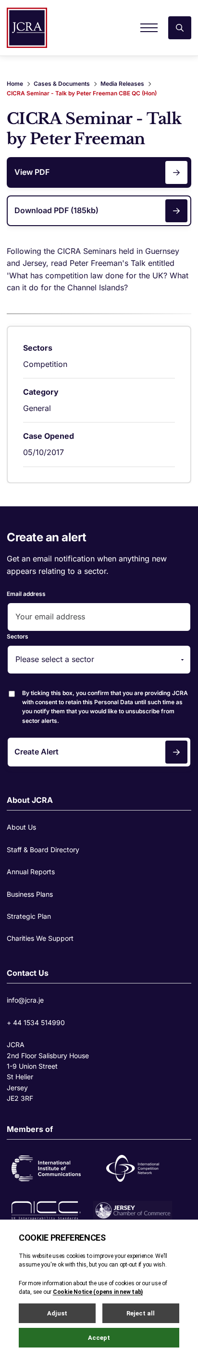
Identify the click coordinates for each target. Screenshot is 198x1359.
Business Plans (30, 894)
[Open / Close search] (179, 27)
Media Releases (122, 83)
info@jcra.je (25, 1000)
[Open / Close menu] (149, 28)
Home (15, 83)
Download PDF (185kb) (56, 210)
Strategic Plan (29, 916)
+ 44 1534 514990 (36, 1022)
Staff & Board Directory (43, 849)
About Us (21, 827)
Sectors (17, 636)
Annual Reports (31, 872)
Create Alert (36, 751)
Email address (26, 593)
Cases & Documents (62, 83)
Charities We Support (40, 938)
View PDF (32, 172)
